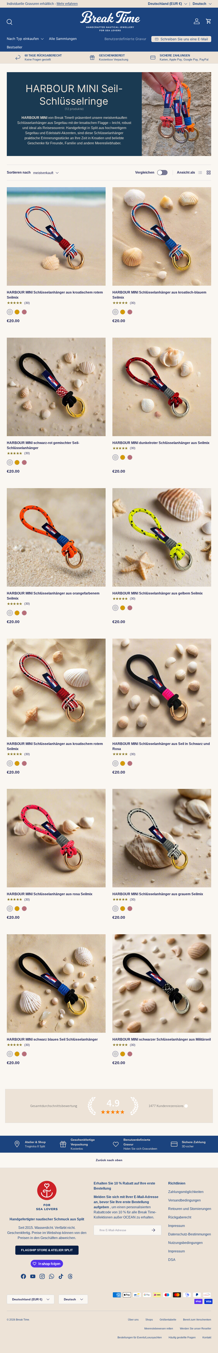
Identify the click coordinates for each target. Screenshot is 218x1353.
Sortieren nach (19, 172)
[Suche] (9, 21)
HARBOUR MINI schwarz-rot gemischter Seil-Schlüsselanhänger (43, 445)
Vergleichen (144, 172)
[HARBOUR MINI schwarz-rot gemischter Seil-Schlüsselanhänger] (56, 387)
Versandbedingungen (184, 1200)
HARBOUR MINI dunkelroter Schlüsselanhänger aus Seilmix (160, 443)
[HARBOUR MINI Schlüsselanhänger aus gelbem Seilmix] (161, 537)
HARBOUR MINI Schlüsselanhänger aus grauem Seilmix (157, 894)
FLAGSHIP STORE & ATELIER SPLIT (47, 1250)
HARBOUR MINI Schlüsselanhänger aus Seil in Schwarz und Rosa (161, 746)
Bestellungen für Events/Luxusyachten (140, 1337)
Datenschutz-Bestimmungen (189, 1234)
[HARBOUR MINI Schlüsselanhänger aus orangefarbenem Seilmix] (56, 537)
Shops (149, 1319)
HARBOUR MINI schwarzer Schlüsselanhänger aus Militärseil (161, 1039)
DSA (171, 1260)
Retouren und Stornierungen (189, 1209)
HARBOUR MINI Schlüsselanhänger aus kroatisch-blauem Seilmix (159, 295)
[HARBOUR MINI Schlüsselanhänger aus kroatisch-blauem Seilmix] (161, 236)
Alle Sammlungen (63, 39)
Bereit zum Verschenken (197, 1319)
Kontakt (206, 1337)
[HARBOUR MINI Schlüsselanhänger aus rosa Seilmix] (56, 838)
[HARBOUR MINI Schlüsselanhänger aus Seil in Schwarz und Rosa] (161, 688)
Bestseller (14, 47)
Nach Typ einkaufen (23, 39)
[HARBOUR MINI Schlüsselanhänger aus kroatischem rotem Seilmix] (56, 236)
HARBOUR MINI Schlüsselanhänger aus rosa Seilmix (49, 894)
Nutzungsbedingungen (185, 1243)
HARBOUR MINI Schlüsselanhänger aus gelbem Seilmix (157, 593)
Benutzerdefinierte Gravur (125, 39)
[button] (208, 21)
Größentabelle (168, 1319)
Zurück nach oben (109, 1160)
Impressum (176, 1226)
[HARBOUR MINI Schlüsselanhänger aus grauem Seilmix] (161, 838)
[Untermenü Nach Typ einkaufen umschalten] (42, 38)
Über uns (133, 1319)
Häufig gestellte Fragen (182, 1337)
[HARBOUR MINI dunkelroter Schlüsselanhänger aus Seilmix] (161, 387)
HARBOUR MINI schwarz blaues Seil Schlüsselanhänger (52, 1039)
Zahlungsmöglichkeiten (186, 1192)
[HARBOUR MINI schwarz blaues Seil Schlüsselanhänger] (56, 983)
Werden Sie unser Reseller (195, 1328)
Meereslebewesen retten (158, 1328)
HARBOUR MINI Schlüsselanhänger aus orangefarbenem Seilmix (53, 595)
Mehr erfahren (67, 4)
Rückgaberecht (179, 1217)
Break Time (22, 1319)
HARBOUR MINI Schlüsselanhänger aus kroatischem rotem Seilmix (55, 295)
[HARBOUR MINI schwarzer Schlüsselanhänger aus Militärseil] (161, 983)
